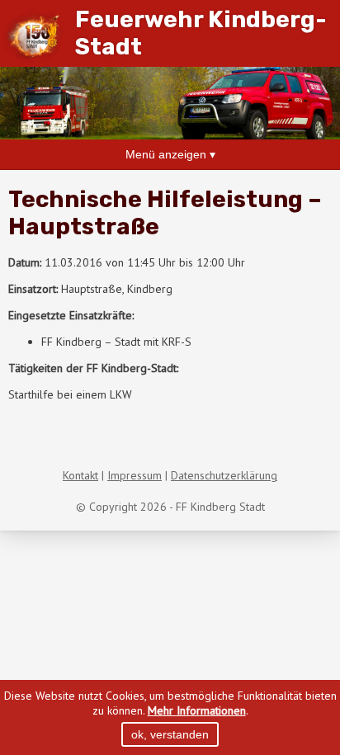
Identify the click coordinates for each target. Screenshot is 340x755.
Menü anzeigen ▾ (170, 154)
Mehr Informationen (197, 710)
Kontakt (80, 475)
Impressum (134, 475)
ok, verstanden (170, 734)
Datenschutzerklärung (224, 475)
